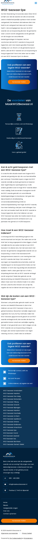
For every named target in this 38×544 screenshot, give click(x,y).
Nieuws (5, 505)
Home (5, 502)
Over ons (6, 511)
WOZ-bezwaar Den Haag (12, 396)
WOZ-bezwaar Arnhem (11, 416)
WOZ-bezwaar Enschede (12, 413)
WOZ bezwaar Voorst (10, 433)
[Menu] (36, 3)
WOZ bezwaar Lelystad (11, 436)
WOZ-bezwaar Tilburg (11, 402)
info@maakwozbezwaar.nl (18, 484)
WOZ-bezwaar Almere (11, 422)
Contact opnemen (9, 514)
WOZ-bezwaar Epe (9, 430)
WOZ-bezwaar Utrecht (11, 405)
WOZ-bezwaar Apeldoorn (12, 419)
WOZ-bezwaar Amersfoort (12, 427)
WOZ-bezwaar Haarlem (11, 393)
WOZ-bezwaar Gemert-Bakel (13, 444)
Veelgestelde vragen (10, 508)
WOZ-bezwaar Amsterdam (12, 391)
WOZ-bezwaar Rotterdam (12, 399)
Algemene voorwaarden (9, 533)
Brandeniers (28, 538)
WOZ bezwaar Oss (9, 439)
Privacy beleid (27, 533)
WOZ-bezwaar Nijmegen (11, 408)
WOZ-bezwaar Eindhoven (12, 425)
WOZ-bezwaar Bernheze (11, 442)
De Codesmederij (16, 538)
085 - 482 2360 (14, 478)
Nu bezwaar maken (19, 82)
